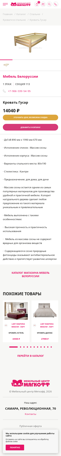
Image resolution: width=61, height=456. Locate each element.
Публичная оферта (30, 426)
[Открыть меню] (5, 4)
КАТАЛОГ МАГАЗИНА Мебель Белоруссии (30, 274)
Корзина (38, 2)
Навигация (43, 4)
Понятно (15, 447)
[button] (13, 347)
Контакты (30, 414)
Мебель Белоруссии (20, 76)
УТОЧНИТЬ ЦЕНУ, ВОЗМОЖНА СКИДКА (30, 117)
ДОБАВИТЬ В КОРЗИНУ (30, 127)
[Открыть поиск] (49, 4)
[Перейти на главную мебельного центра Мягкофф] (20, 4)
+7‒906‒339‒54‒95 (19, 91)
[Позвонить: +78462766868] (55, 4)
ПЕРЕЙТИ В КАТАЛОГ (30, 355)
